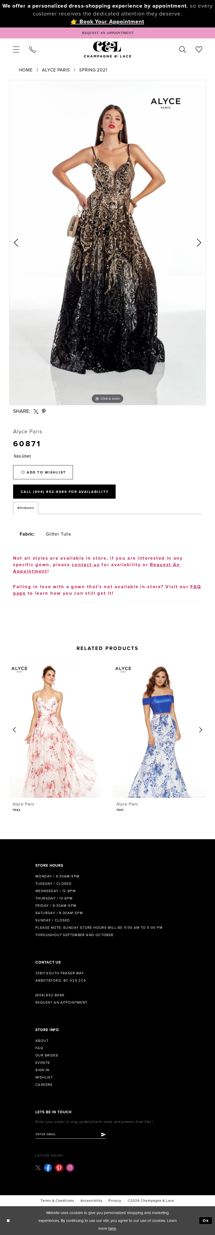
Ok (206, 1220)
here (112, 1228)
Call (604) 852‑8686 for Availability (65, 492)
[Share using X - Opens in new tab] (36, 411)
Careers (44, 1085)
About (42, 1041)
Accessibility (91, 1201)
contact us (86, 565)
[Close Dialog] (8, 1220)
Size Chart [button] (22, 456)
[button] (16, 49)
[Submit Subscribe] (103, 1134)
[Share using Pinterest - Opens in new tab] (44, 411)
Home (26, 70)
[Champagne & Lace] (107, 49)
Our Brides (46, 1055)
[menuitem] (16, 49)
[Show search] (183, 49)
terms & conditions (57, 1201)
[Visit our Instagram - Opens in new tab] (70, 1168)
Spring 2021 (93, 70)
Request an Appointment (61, 1002)
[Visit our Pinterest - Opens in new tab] (59, 1168)
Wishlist (44, 1077)
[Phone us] (32, 49)
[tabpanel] (107, 242)
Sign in (42, 1070)
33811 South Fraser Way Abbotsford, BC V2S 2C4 (60, 977)
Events (42, 1063)
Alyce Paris (56, 70)
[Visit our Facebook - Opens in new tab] (48, 1168)
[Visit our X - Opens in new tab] (38, 1168)
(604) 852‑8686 (49, 995)
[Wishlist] (199, 49)
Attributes (25, 508)
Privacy (115, 1201)
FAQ (39, 1048)
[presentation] (61, 730)
